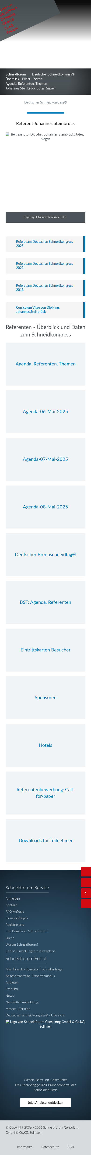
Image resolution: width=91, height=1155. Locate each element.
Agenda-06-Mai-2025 (45, 411)
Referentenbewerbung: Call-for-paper (45, 793)
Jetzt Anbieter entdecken (45, 1103)
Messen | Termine (18, 1009)
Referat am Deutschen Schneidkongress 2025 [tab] (44, 244)
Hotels (45, 745)
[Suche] (86, 882)
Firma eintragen (17, 918)
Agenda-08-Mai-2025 (45, 507)
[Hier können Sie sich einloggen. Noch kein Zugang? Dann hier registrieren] (86, 871)
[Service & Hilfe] (86, 893)
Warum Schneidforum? (22, 944)
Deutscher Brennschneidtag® (45, 554)
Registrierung (15, 924)
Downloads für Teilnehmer (46, 840)
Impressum (24, 1147)
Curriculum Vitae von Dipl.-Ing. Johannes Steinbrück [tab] (38, 310)
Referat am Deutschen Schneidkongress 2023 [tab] (44, 266)
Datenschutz (50, 1147)
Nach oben (90, 904)
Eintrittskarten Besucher (45, 650)
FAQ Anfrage (15, 911)
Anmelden (13, 898)
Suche (10, 938)
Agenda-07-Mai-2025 (45, 459)
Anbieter (12, 982)
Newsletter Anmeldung (22, 1002)
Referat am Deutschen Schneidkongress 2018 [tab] (44, 288)
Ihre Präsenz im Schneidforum (27, 931)
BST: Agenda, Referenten (45, 602)
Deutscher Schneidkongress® (53, 74)
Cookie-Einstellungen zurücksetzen (30, 951)
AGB (70, 1147)
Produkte (12, 989)
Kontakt (11, 905)
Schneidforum (16, 74)
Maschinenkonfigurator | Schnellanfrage (34, 969)
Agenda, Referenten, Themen (26, 84)
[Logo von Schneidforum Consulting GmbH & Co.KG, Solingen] (45, 1027)
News (10, 996)
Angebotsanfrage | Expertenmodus (30, 976)
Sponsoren (45, 697)
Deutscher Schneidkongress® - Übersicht (35, 1015)
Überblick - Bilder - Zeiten (24, 79)
